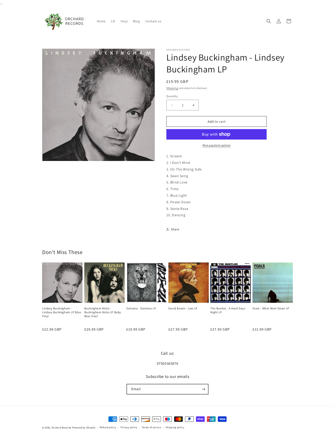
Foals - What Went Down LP (271, 308)
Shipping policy (174, 427)
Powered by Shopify (83, 427)
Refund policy (108, 427)
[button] (269, 21)
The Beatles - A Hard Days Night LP (227, 310)
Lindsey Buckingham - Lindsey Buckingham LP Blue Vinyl (61, 312)
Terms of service (151, 427)
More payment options (217, 145)
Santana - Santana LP (141, 308)
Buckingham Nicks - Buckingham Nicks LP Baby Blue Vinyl (102, 312)
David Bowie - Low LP (182, 308)
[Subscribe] (203, 389)
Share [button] (175, 229)
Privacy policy (129, 427)
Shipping (172, 88)
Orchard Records (62, 427)
